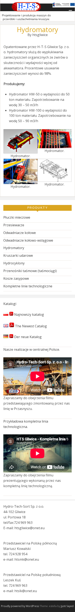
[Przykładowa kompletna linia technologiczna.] (37, 453)
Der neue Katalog (27, 337)
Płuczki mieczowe (16, 217)
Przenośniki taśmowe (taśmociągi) (30, 271)
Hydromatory (13, 248)
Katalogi (9, 303)
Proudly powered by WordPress (20, 606)
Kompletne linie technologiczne (27, 286)
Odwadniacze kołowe (19, 232)
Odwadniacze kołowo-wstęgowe (28, 240)
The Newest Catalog (30, 326)
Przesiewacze (13, 225)
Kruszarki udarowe (18, 255)
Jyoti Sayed (67, 606)
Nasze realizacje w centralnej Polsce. (31, 349)
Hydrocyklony (14, 263)
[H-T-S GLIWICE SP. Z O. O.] (26, 10)
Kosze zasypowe (16, 278)
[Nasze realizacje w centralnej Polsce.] (37, 376)
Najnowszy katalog (28, 314)
